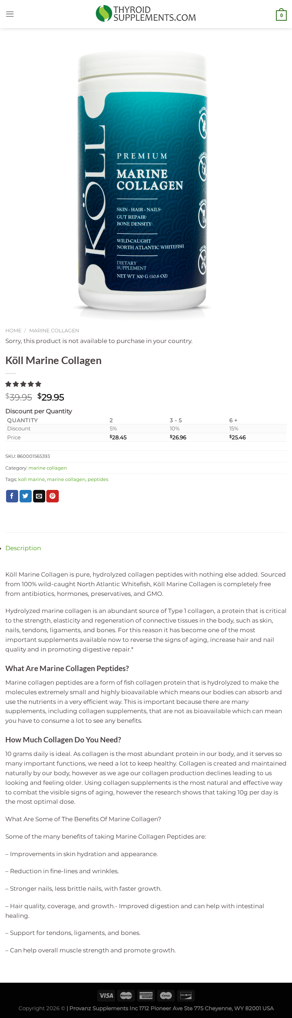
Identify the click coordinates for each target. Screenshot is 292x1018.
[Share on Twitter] (26, 496)
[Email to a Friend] (39, 496)
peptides (98, 479)
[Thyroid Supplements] (146, 14)
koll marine (31, 479)
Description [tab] (23, 548)
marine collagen (54, 330)
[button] (24, 384)
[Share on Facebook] (12, 496)
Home (13, 330)
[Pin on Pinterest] (52, 496)
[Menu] (10, 14)
